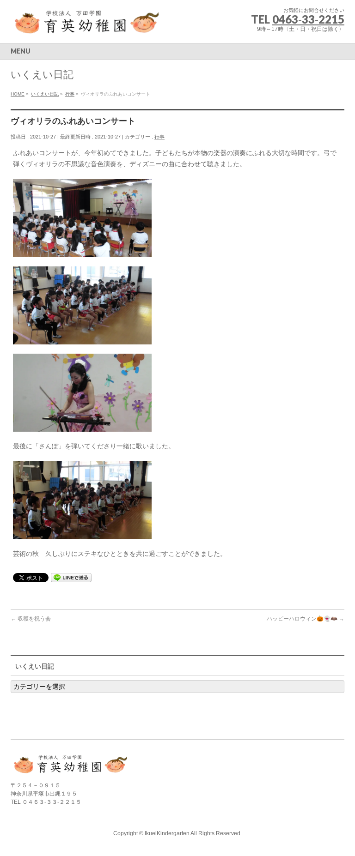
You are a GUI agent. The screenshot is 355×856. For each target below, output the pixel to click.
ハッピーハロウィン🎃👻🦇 (305, 618)
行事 (159, 136)
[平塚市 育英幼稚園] (87, 25)
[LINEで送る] (71, 577)
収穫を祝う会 (31, 618)
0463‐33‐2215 (308, 19)
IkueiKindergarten (167, 833)
